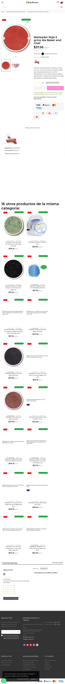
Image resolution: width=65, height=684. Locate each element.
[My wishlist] (57, 2)
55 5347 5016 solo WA (28, 637)
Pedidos (47, 662)
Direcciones (48, 667)
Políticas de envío (23, 679)
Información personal (50, 660)
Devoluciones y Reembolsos (31, 660)
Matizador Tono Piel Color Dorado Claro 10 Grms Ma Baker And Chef (13, 548)
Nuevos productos (6, 662)
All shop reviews (57, 562)
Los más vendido (5, 664)
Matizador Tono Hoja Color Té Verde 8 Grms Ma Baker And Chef (13, 504)
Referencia (8, 148)
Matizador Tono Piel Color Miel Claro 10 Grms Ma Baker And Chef (37, 375)
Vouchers (47, 669)
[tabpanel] (16, 38)
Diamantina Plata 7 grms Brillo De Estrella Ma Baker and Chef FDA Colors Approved (13, 331)
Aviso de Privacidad (28, 662)
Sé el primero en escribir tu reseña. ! (46, 573)
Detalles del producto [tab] (32, 127)
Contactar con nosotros (29, 667)
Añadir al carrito (55, 88)
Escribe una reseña (12, 598)
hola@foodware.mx (28, 639)
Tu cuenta (49, 656)
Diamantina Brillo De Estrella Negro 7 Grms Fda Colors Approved (13, 287)
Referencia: (37, 57)
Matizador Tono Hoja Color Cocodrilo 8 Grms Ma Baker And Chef (13, 244)
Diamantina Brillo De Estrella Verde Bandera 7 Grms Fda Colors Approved (37, 461)
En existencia (9, 150)
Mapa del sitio (27, 669)
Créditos (47, 664)
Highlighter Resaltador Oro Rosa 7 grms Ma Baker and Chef (37, 548)
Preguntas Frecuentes (29, 664)
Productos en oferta (6, 660)
